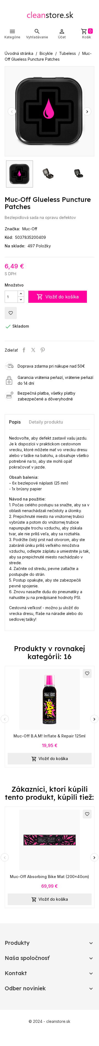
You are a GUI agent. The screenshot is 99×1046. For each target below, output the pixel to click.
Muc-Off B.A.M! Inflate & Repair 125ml (49, 736)
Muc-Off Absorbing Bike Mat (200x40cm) (49, 876)
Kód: (9, 237)
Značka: (12, 228)
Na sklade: (15, 246)
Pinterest (42, 350)
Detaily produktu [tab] (46, 422)
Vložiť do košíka (58, 296)
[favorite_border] (49, 699)
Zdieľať (24, 350)
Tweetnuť (33, 350)
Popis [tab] (15, 422)
